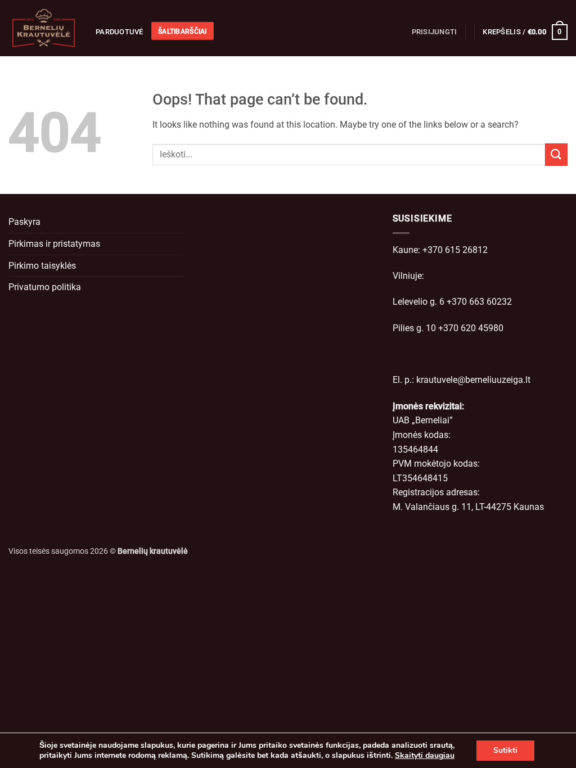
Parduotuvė (119, 32)
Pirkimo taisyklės (42, 265)
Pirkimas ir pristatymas (54, 243)
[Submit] (556, 154)
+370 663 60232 (479, 301)
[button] (434, 32)
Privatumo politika (44, 287)
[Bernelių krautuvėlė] (43, 28)
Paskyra (24, 221)
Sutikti (505, 750)
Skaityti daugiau (424, 755)
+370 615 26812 (455, 250)
